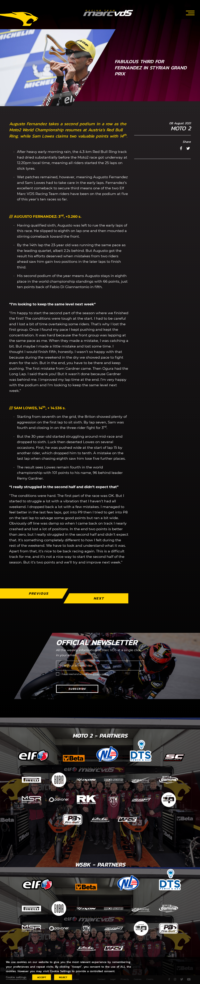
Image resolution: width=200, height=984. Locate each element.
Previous (38, 593)
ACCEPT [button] (41, 977)
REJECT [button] (63, 977)
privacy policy (100, 674)
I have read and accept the (85, 674)
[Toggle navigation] (190, 12)
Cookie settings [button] (16, 977)
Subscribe (77, 689)
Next (99, 598)
